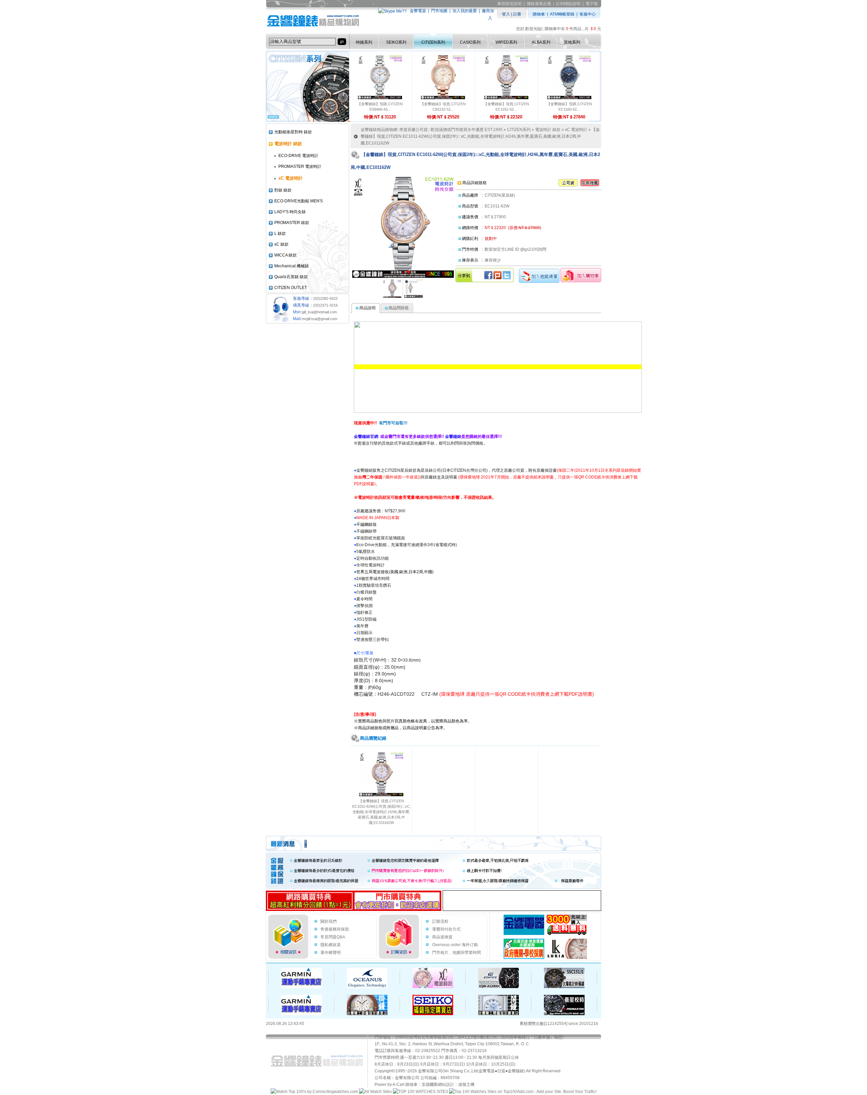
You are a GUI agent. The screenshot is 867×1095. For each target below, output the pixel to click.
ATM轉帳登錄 (562, 14)
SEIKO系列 (396, 42)
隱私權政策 (330, 944)
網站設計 (446, 1084)
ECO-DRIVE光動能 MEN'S (298, 201)
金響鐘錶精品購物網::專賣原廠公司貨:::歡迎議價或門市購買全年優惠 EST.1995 (432, 129)
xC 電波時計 (576, 129)
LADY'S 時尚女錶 (290, 211)
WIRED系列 (506, 42)
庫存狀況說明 (509, 3)
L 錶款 (280, 233)
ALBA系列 (541, 42)
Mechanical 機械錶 (291, 266)
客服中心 (587, 14)
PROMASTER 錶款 (291, 222)
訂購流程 (440, 921)
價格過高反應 (539, 3)
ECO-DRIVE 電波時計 (298, 155)
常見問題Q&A (332, 937)
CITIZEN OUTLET (290, 287)
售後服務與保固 (334, 929)
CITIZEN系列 (433, 42)
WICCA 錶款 (285, 255)
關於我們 (328, 921)
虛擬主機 (466, 1084)
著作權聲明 (330, 952)
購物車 (539, 14)
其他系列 (572, 42)
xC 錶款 (281, 244)
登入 (506, 14)
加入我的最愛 (464, 10)
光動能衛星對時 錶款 (293, 132)
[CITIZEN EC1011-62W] (392, 288)
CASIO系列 (470, 42)
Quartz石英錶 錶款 (291, 276)
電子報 (592, 3)
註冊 (517, 14)
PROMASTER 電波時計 (299, 166)
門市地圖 (439, 10)
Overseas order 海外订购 (455, 944)
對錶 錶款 (283, 190)
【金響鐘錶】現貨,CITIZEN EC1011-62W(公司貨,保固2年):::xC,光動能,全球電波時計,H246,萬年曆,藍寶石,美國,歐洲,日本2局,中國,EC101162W (381, 812)
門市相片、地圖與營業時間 (456, 952)
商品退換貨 (442, 937)
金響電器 (418, 10)
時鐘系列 (364, 42)
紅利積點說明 (568, 3)
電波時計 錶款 (548, 129)
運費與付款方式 (446, 929)
